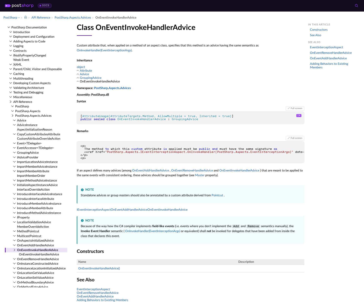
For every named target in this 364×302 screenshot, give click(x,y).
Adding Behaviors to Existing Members (102, 300)
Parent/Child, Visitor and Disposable (37, 69)
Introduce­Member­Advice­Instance (39, 203)
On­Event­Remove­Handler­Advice (38, 259)
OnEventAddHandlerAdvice (150, 170)
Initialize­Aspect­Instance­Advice (37, 185)
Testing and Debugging (28, 92)
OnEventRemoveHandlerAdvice (192, 170)
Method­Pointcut (28, 231)
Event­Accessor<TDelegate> (35, 147)
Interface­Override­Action (33, 189)
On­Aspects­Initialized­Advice (35, 240)
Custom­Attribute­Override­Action (38, 138)
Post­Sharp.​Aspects (27, 111)
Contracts (20, 50)
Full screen (296, 108)
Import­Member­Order (31, 175)
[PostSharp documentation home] (25, 17)
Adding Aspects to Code (29, 41)
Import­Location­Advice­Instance (37, 162)
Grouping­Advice (28, 152)
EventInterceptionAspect (93, 289)
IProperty (23, 217)
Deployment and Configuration (33, 36)
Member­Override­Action (33, 226)
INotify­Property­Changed (29, 55)
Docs (45, 5)
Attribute (86, 70)
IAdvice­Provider (27, 157)
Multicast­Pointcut (29, 236)
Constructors (319, 29)
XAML (17, 64)
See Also (315, 35)
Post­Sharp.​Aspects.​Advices (33, 115)
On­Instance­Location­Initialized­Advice (41, 268)
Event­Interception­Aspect (326, 47)
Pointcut (217, 195)
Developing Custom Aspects (32, 83)
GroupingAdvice (90, 77)
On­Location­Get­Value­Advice (35, 273)
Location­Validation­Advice (34, 222)
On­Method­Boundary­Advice (35, 282)
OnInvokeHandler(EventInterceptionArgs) (104, 50)
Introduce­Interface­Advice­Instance (39, 194)
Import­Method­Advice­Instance (37, 180)
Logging (18, 46)
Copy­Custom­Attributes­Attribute (38, 134)
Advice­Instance (27, 125)
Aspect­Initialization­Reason (34, 129)
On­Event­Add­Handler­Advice (35, 245)
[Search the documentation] (356, 5)
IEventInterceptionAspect (94, 209)
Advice (21, 120)
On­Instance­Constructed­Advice (37, 263)
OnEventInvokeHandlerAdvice (239, 170)
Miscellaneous (22, 97)
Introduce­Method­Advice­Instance (39, 212)
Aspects (114, 88)
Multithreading (23, 78)
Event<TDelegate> (29, 143)
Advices (125, 88)
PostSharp (101, 88)
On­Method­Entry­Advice (32, 287)
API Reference (22, 101)
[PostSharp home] (19, 6)
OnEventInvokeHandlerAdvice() (99, 268)
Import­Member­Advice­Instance (37, 166)
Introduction (21, 32)
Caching (18, 73)
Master (200, 175)
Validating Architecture (28, 87)
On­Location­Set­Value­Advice (35, 277)
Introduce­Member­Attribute (35, 208)
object (81, 67)
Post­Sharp (22, 106)
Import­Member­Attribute (33, 171)
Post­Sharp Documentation (29, 27)
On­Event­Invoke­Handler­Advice (37, 250)
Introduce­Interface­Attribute (35, 198)
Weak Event (21, 59)
